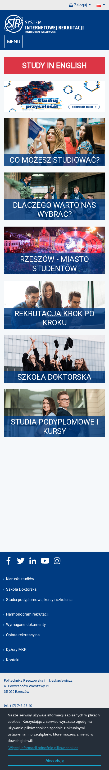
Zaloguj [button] (80, 5)
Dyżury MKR (16, 649)
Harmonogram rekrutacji (27, 614)
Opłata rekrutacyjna (23, 635)
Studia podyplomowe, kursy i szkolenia (39, 600)
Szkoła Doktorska (21, 589)
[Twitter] (20, 561)
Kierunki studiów (20, 579)
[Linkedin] (32, 561)
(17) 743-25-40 (21, 705)
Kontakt (13, 660)
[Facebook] (8, 561)
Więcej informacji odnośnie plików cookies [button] (43, 748)
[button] (98, 5)
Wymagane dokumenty (26, 624)
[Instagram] (57, 561)
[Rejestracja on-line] (54, 96)
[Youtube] (44, 561)
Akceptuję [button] (55, 760)
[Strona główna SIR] (44, 23)
